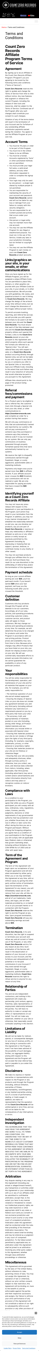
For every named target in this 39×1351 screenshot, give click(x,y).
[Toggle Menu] (36, 21)
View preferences (19, 1344)
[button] (36, 1313)
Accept (19, 1332)
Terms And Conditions (28, 1348)
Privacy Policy (17, 1348)
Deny (19, 1338)
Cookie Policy (8, 1348)
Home (4, 27)
